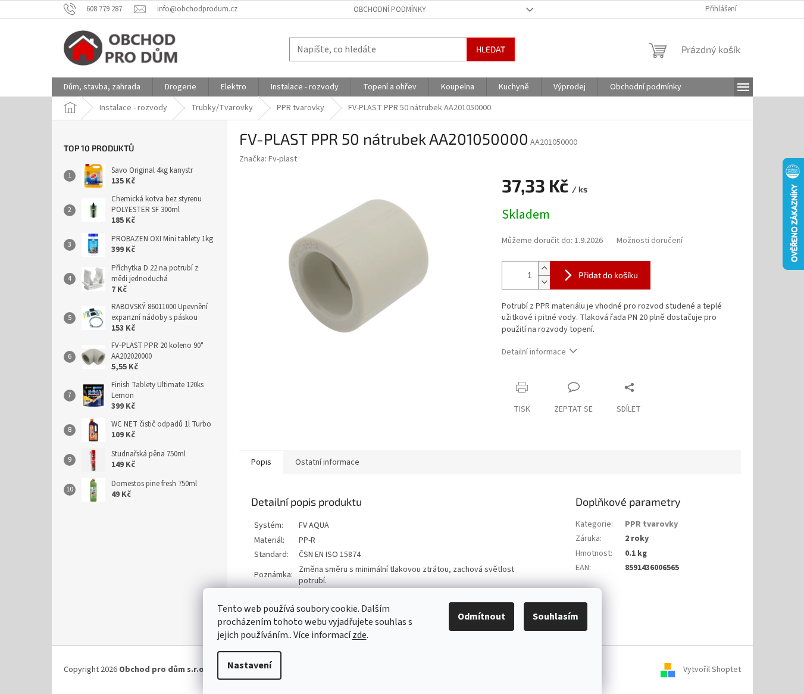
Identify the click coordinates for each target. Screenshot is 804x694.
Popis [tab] (261, 462)
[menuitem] (102, 87)
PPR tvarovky (651, 524)
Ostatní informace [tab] (327, 462)
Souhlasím (555, 616)
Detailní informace (534, 352)
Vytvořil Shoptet (712, 670)
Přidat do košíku (608, 275)
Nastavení (249, 665)
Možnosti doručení (650, 241)
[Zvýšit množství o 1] (544, 268)
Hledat (490, 49)
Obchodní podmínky (389, 9)
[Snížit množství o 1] (544, 282)
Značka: (268, 159)
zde (359, 635)
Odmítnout (481, 616)
